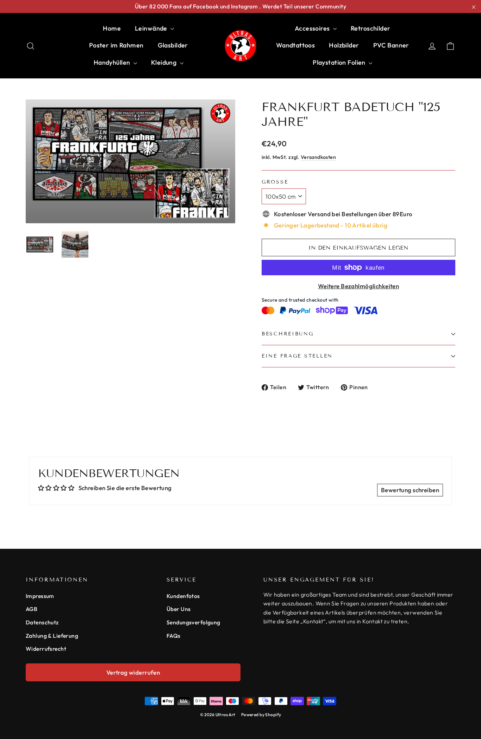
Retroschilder (371, 28)
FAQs (174, 635)
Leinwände (152, 28)
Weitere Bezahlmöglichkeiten (358, 286)
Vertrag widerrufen (133, 672)
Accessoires (313, 28)
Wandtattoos (295, 45)
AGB (31, 608)
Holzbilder (344, 45)
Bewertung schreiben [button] (410, 490)
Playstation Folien (340, 62)
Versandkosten (318, 157)
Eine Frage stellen (297, 356)
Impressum (40, 595)
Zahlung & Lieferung (52, 635)
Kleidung (164, 62)
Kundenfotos (183, 595)
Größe (275, 182)
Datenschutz (42, 622)
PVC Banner (391, 45)
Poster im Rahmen (116, 45)
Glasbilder (173, 45)
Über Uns (178, 608)
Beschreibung (288, 334)
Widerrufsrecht (46, 648)
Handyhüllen (113, 62)
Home (112, 28)
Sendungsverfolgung (193, 622)
